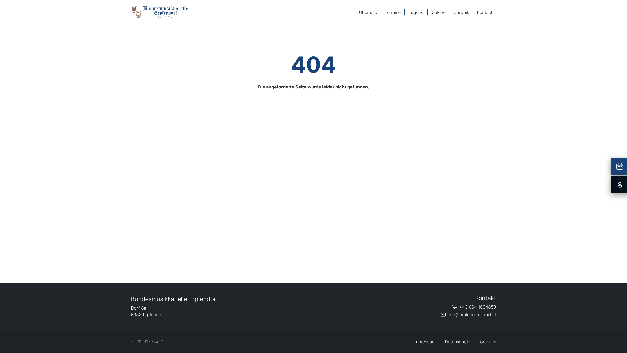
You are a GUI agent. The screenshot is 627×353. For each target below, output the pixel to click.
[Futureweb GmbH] (147, 342)
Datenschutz (457, 341)
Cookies (488, 341)
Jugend (416, 12)
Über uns (368, 12)
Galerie (439, 12)
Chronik (461, 12)
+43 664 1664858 (477, 307)
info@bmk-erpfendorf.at (472, 314)
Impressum (424, 341)
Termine (393, 12)
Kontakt (484, 12)
